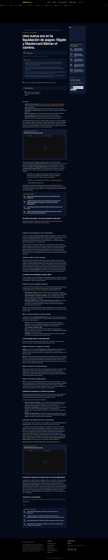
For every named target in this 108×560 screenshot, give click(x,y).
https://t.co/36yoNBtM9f (50, 177)
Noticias (49, 2)
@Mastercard (46, 174)
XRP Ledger (48, 317)
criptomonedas (26, 290)
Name (71, 86)
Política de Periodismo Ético (52, 550)
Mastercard (31, 163)
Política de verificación (51, 548)
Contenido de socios (73, 2)
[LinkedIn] (75, 549)
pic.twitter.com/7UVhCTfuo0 (56, 180)
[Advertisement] (54, 15)
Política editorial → (26, 501)
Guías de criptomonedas (63, 2)
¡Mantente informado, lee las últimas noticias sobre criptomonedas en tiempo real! (41, 441)
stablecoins (33, 481)
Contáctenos (49, 552)
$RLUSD (33, 175)
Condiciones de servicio (51, 543)
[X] (69, 549)
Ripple (27, 163)
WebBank (37, 163)
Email (71, 88)
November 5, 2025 (39, 182)
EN (81, 2)
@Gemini (58, 174)
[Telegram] (72, 549)
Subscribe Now (73, 89)
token (37, 113)
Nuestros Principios (50, 545)
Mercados (55, 2)
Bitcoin (33, 290)
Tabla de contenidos (29, 88)
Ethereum (38, 290)
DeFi (60, 301)
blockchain (42, 118)
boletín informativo (50, 547)
